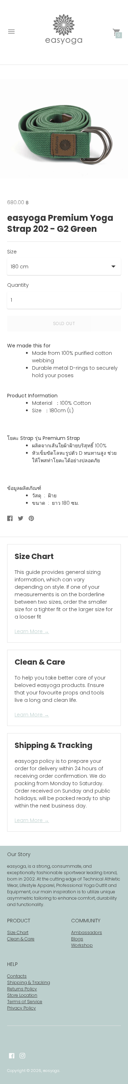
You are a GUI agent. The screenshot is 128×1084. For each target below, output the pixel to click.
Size (12, 252)
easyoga (51, 1070)
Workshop (82, 945)
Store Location (22, 995)
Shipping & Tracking (28, 982)
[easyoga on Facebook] (12, 1054)
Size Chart (17, 932)
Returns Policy (22, 989)
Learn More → (32, 631)
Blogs (77, 939)
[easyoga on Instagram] (22, 1054)
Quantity (18, 285)
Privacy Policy (21, 1008)
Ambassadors (86, 932)
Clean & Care (20, 939)
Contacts (17, 976)
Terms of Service (24, 1002)
